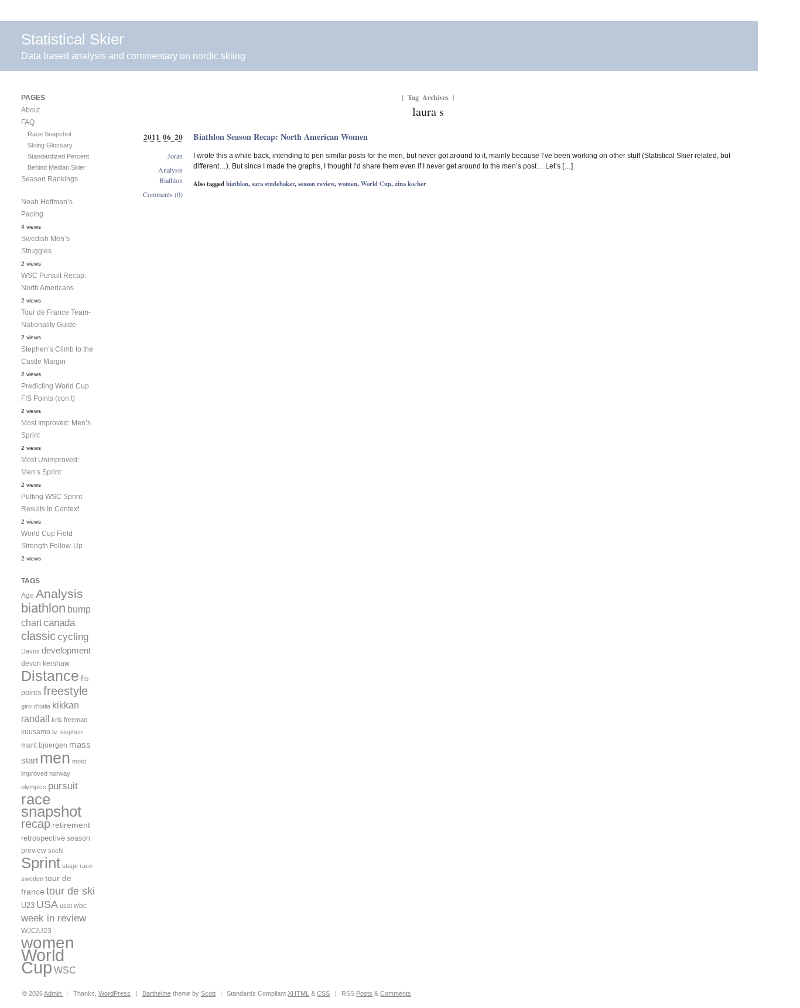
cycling (72, 636)
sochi (55, 850)
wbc (80, 905)
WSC (65, 970)
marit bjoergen (44, 745)
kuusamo (35, 732)
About (30, 110)
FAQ (28, 122)
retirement (71, 825)
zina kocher (410, 183)
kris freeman (69, 719)
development (66, 650)
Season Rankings (49, 179)
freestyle (65, 690)
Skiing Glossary (50, 145)
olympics (33, 786)
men (55, 758)
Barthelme (156, 993)
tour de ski (70, 891)
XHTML (298, 993)
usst (66, 905)
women (347, 183)
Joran (175, 155)
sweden (32, 878)
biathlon (237, 183)
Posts (364, 993)
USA (47, 904)
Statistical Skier (72, 39)
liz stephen (67, 731)
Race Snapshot (49, 133)
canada (59, 622)
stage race (77, 865)
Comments (395, 993)
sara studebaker (273, 183)
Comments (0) (163, 194)
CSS (323, 993)
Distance (50, 676)
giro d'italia (35, 706)
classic (38, 635)
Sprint (40, 863)
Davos (30, 651)
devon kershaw (45, 663)
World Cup (376, 183)
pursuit (63, 786)
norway (59, 773)
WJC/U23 (36, 930)
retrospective (43, 838)
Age (27, 595)
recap (35, 823)
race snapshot (51, 805)
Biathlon (171, 180)
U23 (28, 906)
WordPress (114, 993)
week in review (53, 918)
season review (316, 183)
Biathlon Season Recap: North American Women (280, 136)
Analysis (170, 169)
